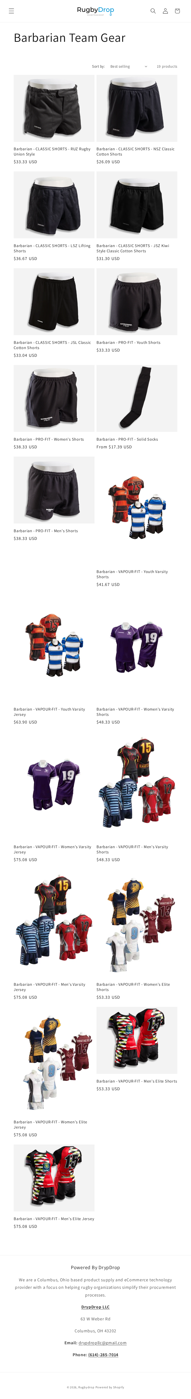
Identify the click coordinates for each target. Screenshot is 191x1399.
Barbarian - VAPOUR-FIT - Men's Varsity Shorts (132, 849)
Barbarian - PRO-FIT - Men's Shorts (46, 530)
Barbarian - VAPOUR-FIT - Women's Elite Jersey (50, 1124)
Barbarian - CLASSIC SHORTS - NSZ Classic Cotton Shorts (135, 151)
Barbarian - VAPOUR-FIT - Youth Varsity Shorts (132, 574)
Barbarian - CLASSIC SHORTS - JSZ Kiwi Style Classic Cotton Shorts (132, 248)
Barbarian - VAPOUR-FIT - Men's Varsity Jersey (49, 987)
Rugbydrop (86, 1387)
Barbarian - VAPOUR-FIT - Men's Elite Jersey (54, 1218)
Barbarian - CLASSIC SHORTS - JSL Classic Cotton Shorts (52, 345)
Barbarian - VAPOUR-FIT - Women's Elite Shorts (133, 987)
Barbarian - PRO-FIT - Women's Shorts (49, 439)
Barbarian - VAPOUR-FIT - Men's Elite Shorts (136, 1081)
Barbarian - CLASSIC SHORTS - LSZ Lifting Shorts (52, 248)
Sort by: (98, 66)
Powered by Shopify (110, 1387)
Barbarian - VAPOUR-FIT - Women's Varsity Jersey (52, 849)
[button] (11, 11)
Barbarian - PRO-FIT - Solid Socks (127, 439)
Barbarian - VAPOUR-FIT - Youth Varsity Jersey (49, 712)
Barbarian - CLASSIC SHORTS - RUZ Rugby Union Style (52, 151)
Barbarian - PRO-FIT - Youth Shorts (128, 342)
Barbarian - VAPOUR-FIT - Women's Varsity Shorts (135, 712)
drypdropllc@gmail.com (103, 1343)
